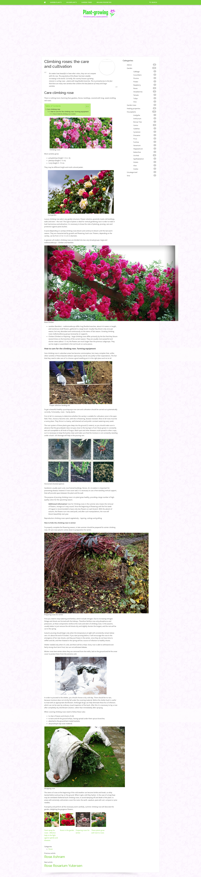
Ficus (135, 139)
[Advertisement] (100, 37)
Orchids (136, 155)
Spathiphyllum (138, 159)
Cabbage (136, 71)
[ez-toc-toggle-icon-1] (86, 106)
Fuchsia (136, 142)
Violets (135, 162)
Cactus (135, 125)
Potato (135, 82)
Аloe (135, 165)
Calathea (136, 129)
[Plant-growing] (100, 14)
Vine (135, 102)
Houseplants (71, 2)
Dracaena (136, 135)
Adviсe (129, 65)
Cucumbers (137, 75)
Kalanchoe (137, 152)
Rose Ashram (54, 857)
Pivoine (136, 78)
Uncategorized (132, 172)
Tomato (136, 95)
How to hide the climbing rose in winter (64, 114)
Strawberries (137, 92)
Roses (50, 849)
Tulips (135, 98)
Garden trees (86, 2)
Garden (129, 68)
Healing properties (104, 2)
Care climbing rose (53, 109)
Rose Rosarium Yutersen (63, 866)
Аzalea (135, 169)
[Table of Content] (87, 106)
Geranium (137, 145)
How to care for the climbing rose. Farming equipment (69, 112)
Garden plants (56, 2)
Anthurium (137, 118)
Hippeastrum (138, 149)
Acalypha (136, 115)
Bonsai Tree (137, 122)
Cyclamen (136, 132)
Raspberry (137, 85)
